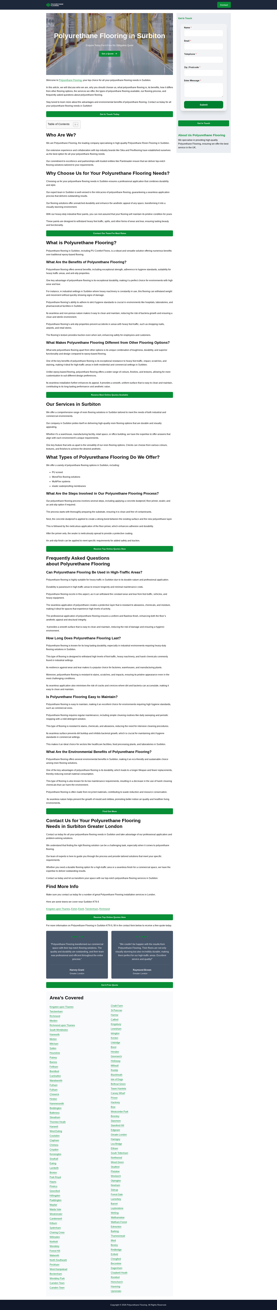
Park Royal (55, 1177)
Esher (74, 909)
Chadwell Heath (119, 1272)
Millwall (115, 1065)
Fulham (53, 1085)
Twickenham (91, 909)
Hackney (115, 1102)
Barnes (53, 1062)
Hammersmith (57, 1103)
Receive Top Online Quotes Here (110, 549)
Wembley (54, 1246)
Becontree (116, 1263)
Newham (115, 1185)
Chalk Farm (117, 1006)
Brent (113, 1047)
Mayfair (53, 1205)
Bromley (115, 1116)
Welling (115, 1213)
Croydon (54, 1149)
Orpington (116, 1180)
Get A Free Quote (109, 985)
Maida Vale (55, 1209)
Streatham (55, 1117)
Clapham (54, 1140)
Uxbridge (115, 1042)
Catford (114, 1019)
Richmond (104, 909)
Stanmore (116, 1121)
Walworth (54, 1255)
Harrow (114, 1015)
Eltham (114, 1148)
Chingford (116, 1259)
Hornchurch (117, 1282)
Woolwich (116, 1176)
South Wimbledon (59, 1030)
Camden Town (57, 1283)
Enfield (114, 1254)
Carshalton (55, 1076)
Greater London (119, 1134)
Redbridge (116, 1249)
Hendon (115, 1052)
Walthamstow (118, 1217)
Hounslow (55, 1053)
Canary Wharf (118, 1093)
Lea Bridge (116, 1144)
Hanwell (54, 1126)
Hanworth (55, 1034)
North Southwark (58, 1260)
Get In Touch (203, 123)
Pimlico (53, 1186)
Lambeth (54, 1168)
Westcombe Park (119, 1111)
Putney (53, 1057)
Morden (53, 1020)
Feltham (54, 1066)
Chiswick (54, 1094)
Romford (115, 1277)
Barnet (114, 1203)
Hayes (53, 1182)
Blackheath (116, 1075)
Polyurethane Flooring (70, 80)
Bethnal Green (118, 1084)
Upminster (116, 1291)
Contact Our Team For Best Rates (109, 233)
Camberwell (56, 1218)
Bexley (114, 1245)
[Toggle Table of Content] (74, 124)
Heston (53, 1099)
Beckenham (56, 1274)
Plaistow (115, 1171)
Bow (113, 1107)
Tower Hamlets (118, 1088)
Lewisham (116, 1029)
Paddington (55, 1200)
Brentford (54, 1071)
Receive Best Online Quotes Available (109, 395)
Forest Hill (55, 1251)
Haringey (115, 1139)
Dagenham (116, 1268)
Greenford (55, 1191)
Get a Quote (108, 53)
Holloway (115, 1061)
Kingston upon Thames (58, 909)
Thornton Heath (58, 1122)
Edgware (115, 1130)
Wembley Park (57, 1278)
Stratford (115, 1167)
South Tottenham (119, 1153)
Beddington (55, 1108)
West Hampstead (58, 1269)
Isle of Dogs (117, 1079)
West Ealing (56, 1131)
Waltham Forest (119, 1222)
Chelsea (54, 1145)
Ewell (81, 909)
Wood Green (117, 1162)
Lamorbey (116, 1199)
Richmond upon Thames (62, 1025)
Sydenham (55, 1228)
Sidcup (114, 1190)
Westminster (56, 1214)
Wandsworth (56, 1080)
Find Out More (110, 811)
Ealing (53, 1163)
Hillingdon (55, 1195)
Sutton (53, 1048)
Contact (224, 5)
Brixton (53, 1172)
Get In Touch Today (109, 114)
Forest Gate (117, 1194)
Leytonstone (117, 1208)
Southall (54, 1159)
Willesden (55, 1237)
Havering (115, 1286)
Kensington (55, 1154)
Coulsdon (55, 1136)
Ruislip (114, 1070)
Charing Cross (57, 1232)
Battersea (54, 1113)
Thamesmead (118, 1236)
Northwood (116, 1157)
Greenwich (116, 1056)
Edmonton (116, 1226)
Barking (115, 1231)
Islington (115, 1033)
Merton (53, 1039)
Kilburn (53, 1223)
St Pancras (116, 1010)
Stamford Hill (117, 1125)
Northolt (54, 1241)
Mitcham (54, 1043)
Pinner (114, 1098)
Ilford (113, 1240)
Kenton (114, 1038)
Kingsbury (116, 1024)
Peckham (54, 1264)
